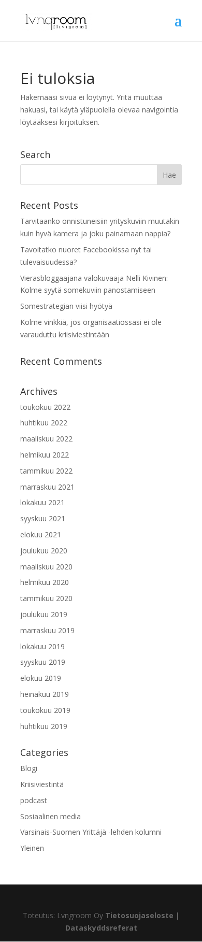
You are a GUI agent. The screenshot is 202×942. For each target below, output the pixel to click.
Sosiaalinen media (50, 816)
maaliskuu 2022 (46, 439)
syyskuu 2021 (42, 518)
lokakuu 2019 (42, 646)
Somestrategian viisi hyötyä (66, 306)
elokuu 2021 (40, 534)
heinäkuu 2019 (44, 694)
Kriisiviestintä (42, 784)
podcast (33, 800)
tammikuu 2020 (46, 598)
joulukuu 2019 (43, 614)
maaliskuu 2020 (46, 567)
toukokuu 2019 (45, 710)
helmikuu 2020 (44, 582)
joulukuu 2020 (43, 550)
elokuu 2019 (40, 678)
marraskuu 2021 (47, 487)
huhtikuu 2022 (43, 422)
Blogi (28, 768)
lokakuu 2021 (42, 502)
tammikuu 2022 (46, 471)
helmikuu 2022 (44, 455)
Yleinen (32, 848)
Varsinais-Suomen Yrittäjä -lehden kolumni (91, 832)
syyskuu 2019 (42, 662)
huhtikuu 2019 (43, 726)
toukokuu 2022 (45, 407)
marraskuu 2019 (47, 630)
